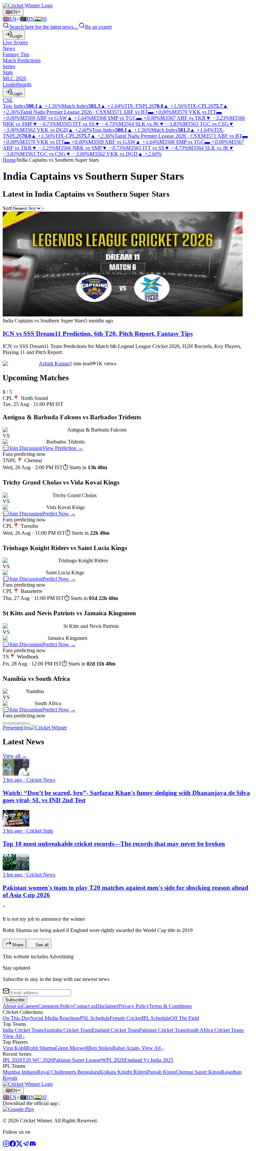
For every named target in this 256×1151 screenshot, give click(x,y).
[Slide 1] (5, 723)
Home (9, 160)
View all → (15, 756)
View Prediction (62, 448)
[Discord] (32, 1145)
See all (42, 944)
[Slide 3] (16, 723)
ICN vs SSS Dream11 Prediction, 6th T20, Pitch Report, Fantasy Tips (98, 333)
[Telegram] (26, 1145)
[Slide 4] (21, 723)
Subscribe (15, 999)
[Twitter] (19, 1145)
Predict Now (59, 513)
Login (17, 36)
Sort (7, 208)
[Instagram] (6, 1145)
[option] (11, 19)
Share (17, 944)
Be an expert (98, 27)
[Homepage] (28, 5)
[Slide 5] (26, 723)
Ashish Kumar (54, 363)
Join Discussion (22, 448)
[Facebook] (12, 1145)
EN (11, 12)
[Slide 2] (10, 723)
